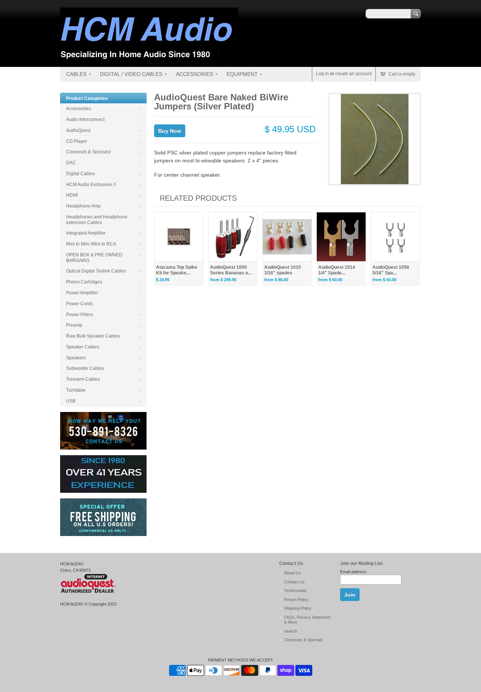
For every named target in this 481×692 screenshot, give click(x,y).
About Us (292, 573)
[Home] (149, 56)
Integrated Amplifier (86, 233)
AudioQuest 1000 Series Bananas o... (230, 270)
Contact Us (294, 582)
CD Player (76, 141)
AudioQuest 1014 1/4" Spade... (336, 270)
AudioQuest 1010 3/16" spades (282, 270)
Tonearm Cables (83, 379)
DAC (71, 162)
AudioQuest (78, 130)
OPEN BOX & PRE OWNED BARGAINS (94, 257)
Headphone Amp (83, 206)
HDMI (72, 195)
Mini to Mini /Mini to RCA (91, 244)
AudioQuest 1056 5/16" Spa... (390, 270)
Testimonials (295, 590)
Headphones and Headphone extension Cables (96, 219)
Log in (322, 73)
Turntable (76, 390)
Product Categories (87, 98)
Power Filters (79, 314)
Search (290, 631)
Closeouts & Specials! (88, 151)
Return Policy (296, 599)
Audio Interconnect (85, 119)
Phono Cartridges (84, 282)
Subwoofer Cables (85, 368)
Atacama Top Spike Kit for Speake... (176, 270)
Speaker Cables (82, 347)
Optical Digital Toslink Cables (96, 271)
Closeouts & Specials (303, 639)
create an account (353, 73)
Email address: (353, 571)
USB (71, 401)
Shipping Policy (298, 608)
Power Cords (79, 303)
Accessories (194, 74)
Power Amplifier (82, 292)
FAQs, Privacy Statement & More (307, 620)
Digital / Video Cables (131, 74)
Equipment (242, 74)
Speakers (76, 357)
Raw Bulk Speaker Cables (93, 336)
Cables (76, 74)
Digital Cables (80, 173)
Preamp (74, 325)
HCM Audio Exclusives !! (91, 184)
